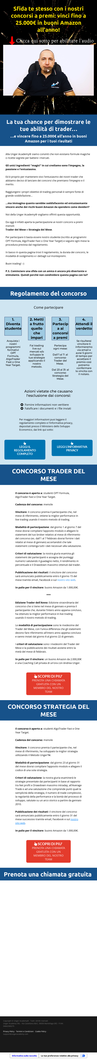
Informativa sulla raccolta (24, 1055)
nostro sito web (66, 580)
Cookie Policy (40, 1031)
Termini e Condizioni (25, 1031)
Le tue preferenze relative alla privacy (59, 1055)
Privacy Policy (8, 1031)
